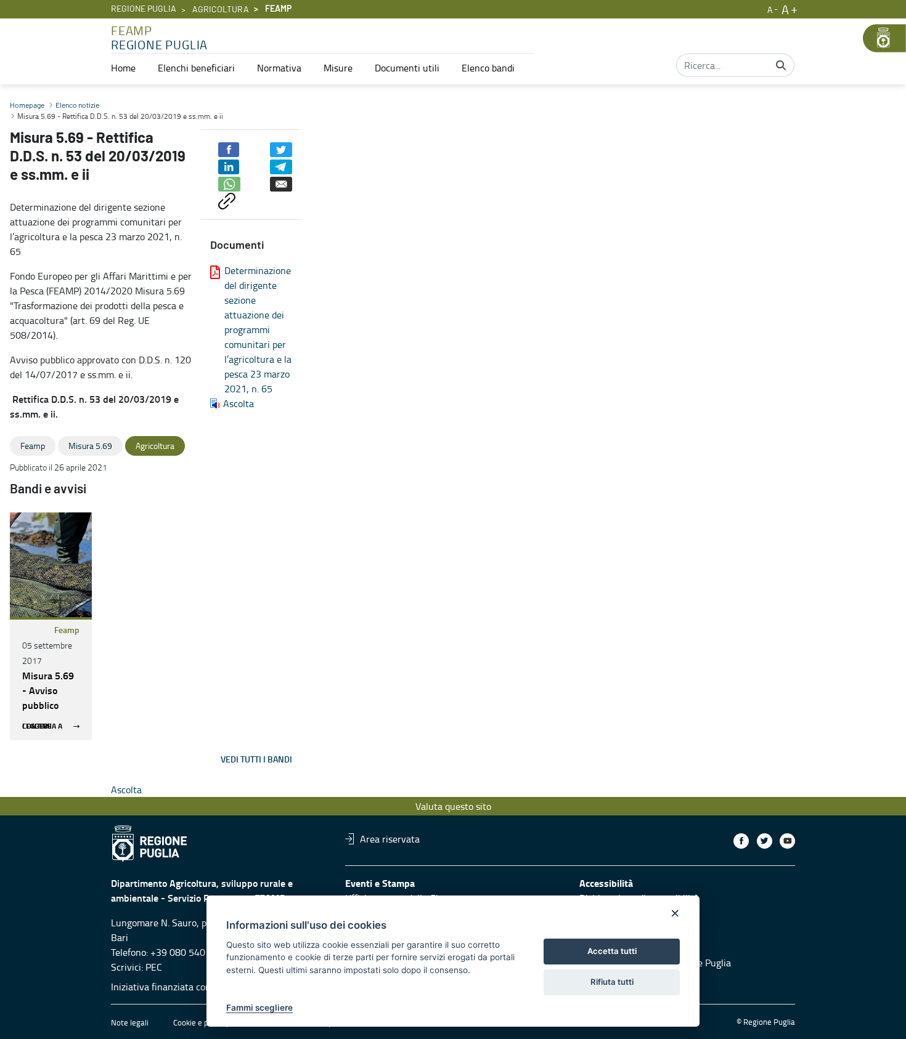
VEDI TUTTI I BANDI (256, 759)
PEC (153, 967)
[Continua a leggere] (51, 564)
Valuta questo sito (453, 806)
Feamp (67, 630)
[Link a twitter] (764, 841)
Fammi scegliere (259, 1008)
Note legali (130, 1022)
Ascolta (238, 403)
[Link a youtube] (787, 841)
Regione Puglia (143, 9)
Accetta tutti (612, 951)
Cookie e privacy (201, 1022)
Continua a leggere (42, 726)
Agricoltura (220, 10)
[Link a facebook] (741, 841)
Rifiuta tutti (612, 982)
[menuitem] (123, 67)
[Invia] (781, 65)
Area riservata (390, 838)
